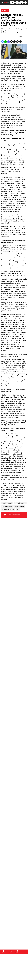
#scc (18, 509)
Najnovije (10, 952)
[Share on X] (11, 41)
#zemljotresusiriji (19, 506)
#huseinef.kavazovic (7, 503)
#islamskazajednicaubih (8, 509)
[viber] (8, 41)
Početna (3, 952)
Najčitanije (17, 952)
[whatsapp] (5, 41)
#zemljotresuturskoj (7, 506)
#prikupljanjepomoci (20, 503)
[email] (14, 41)
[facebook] (2, 41)
